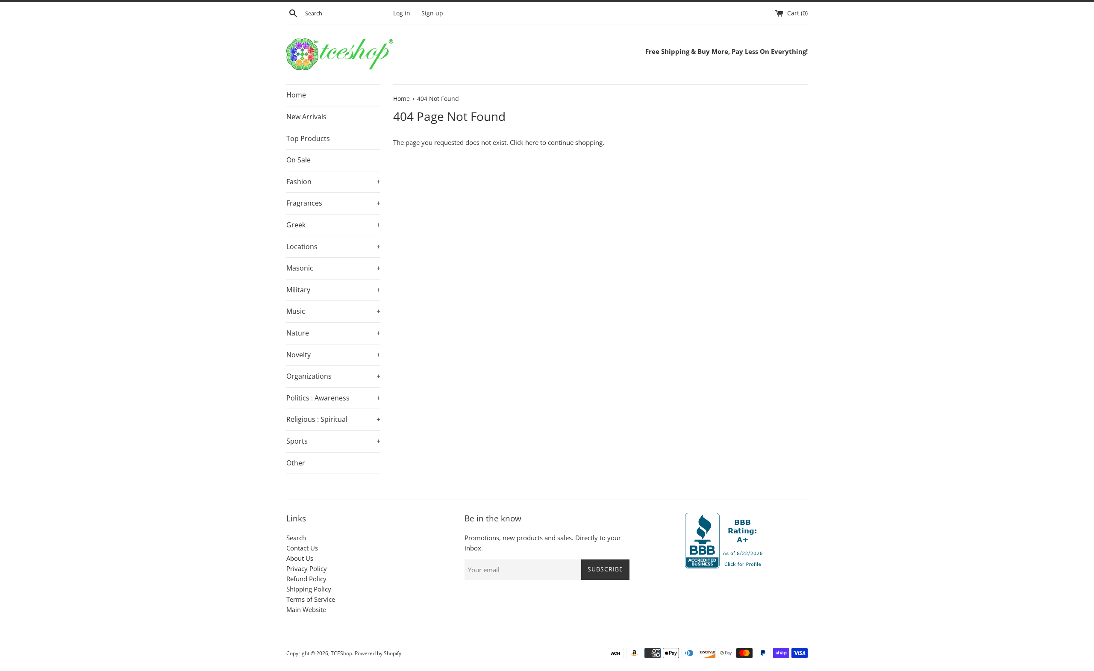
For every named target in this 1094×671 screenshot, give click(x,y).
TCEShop (341, 653)
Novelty (333, 354)
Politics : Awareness (333, 398)
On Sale (298, 160)
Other (295, 463)
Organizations (333, 376)
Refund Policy (306, 578)
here (531, 142)
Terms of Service (310, 599)
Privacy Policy (306, 568)
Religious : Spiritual (333, 419)
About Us (299, 558)
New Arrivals (306, 116)
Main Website (306, 609)
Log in (401, 13)
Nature (333, 333)
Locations (333, 246)
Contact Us (302, 548)
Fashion (333, 181)
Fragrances (333, 203)
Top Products (308, 138)
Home (296, 95)
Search (296, 537)
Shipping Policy (308, 589)
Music (333, 311)
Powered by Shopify (378, 653)
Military (333, 289)
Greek (333, 225)
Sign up (432, 13)
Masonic (333, 268)
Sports (333, 441)
